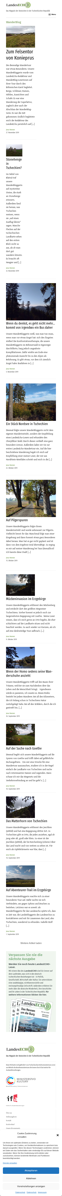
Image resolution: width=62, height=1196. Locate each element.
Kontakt (8, 1120)
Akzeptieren (31, 1170)
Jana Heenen (10, 130)
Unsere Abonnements (13, 1128)
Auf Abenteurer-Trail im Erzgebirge (28, 890)
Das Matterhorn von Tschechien (26, 821)
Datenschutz (20, 1192)
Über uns (9, 1113)
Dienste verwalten (10, 1163)
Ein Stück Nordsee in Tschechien (27, 424)
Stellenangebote (11, 1117)
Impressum (42, 1192)
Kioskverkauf (10, 1124)
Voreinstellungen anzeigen (31, 1186)
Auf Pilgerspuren (17, 520)
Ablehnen (31, 1178)
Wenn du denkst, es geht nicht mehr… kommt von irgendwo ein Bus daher (30, 325)
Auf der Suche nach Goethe (24, 748)
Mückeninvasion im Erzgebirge (26, 599)
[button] (57, 1135)
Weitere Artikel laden (31, 943)
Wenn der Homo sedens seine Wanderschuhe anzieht (29, 673)
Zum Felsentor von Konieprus (20, 54)
